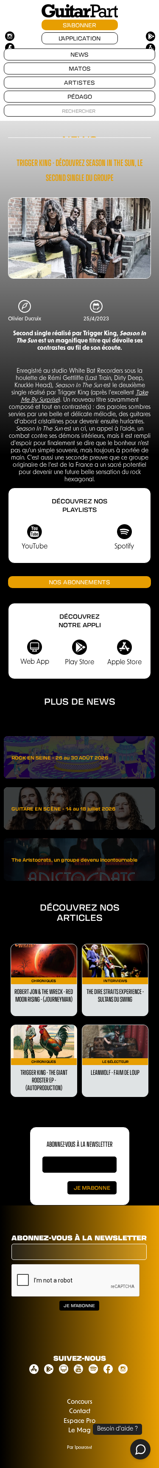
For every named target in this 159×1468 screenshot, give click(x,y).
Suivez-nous (79, 1358)
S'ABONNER (79, 25)
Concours (79, 1402)
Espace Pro (79, 1421)
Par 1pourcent (79, 1447)
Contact (79, 1411)
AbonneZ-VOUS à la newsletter (79, 1144)
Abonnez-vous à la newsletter (79, 1238)
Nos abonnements (79, 582)
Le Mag (79, 1431)
